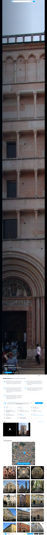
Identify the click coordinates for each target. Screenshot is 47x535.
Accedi (34, 1)
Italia (5, 363)
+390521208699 (22, 415)
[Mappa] (15, 372)
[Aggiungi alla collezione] (13, 372)
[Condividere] (17, 372)
